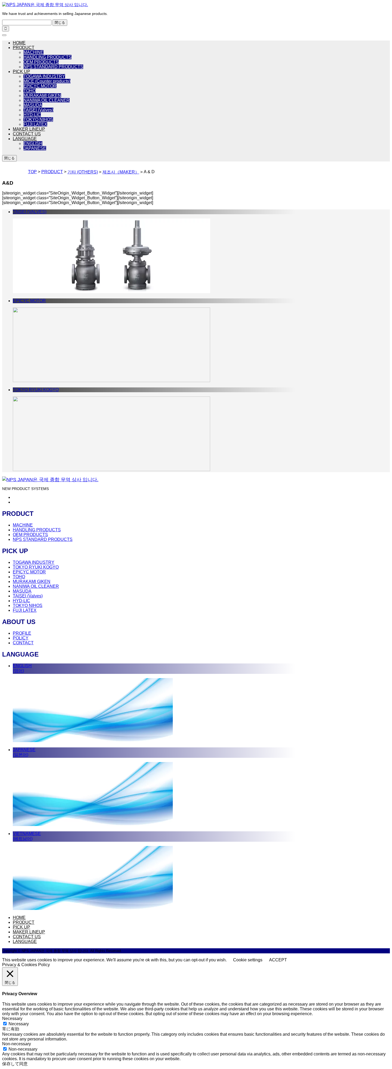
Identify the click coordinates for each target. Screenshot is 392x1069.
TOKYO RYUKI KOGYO (36, 567)
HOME (19, 43)
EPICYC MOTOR (40, 86)
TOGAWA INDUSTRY (44, 76)
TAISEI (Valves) (38, 110)
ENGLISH (32, 143)
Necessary (19, 1024)
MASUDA (32, 105)
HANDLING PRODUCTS (47, 57)
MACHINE (33, 52)
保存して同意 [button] (15, 1064)
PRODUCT (23, 47)
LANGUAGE (25, 138)
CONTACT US (27, 134)
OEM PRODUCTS (41, 62)
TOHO (29, 90)
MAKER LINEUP (29, 129)
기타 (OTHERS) (82, 172)
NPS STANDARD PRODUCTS (53, 66)
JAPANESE (34, 148)
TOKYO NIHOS (38, 119)
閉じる (60, 23)
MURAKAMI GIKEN (42, 95)
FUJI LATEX (35, 124)
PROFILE (22, 633)
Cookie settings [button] (247, 960)
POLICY (21, 638)
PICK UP (21, 71)
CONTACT (23, 643)
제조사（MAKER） (120, 172)
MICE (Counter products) (46, 81)
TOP (32, 171)
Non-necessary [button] (16, 1044)
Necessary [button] (12, 1018)
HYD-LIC (32, 114)
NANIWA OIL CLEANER (46, 100)
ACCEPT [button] (278, 960)
